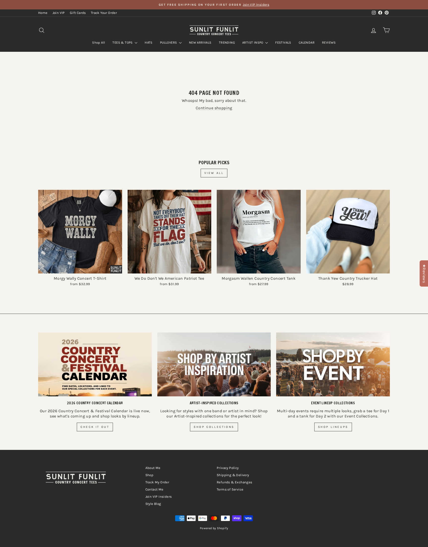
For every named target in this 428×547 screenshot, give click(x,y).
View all (214, 173)
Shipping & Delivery (233, 475)
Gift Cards (78, 13)
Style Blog (153, 504)
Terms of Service (230, 489)
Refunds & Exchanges (234, 482)
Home (43, 13)
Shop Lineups (333, 427)
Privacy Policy (228, 468)
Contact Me (154, 489)
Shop (149, 475)
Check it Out (94, 427)
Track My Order (157, 482)
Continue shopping (214, 108)
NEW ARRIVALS (200, 42)
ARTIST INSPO (253, 42)
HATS (149, 42)
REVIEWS (329, 42)
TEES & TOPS (123, 42)
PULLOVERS (169, 42)
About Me (152, 468)
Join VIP (59, 13)
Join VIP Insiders (158, 496)
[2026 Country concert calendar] (95, 364)
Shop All (98, 42)
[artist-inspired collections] (214, 364)
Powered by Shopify (214, 528)
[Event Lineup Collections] (333, 364)
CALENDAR (307, 42)
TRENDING (227, 42)
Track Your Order (104, 13)
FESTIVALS (283, 42)
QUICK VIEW (80, 268)
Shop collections (214, 427)
